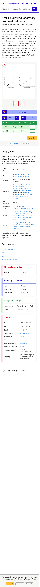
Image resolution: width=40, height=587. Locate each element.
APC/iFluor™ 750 (18, 188)
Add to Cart (31, 138)
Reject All (29, 584)
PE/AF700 (28, 190)
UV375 (15, 223)
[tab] (16, 103)
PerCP (26, 196)
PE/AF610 (21, 190)
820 (14, 219)
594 (30, 214)
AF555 (25, 174)
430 (21, 212)
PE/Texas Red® (18, 196)
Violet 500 (16, 225)
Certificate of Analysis (9, 260)
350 (14, 212)
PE (25, 188)
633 (17, 216)
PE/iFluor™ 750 (28, 194)
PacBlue (15, 208)
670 (27, 216)
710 (18, 217)
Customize (19, 584)
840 (18, 219)
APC (14, 184)
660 (23, 216)
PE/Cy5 (29, 188)
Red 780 (16, 229)
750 (20, 217)
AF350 (15, 174)
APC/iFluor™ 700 (18, 186)
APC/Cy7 (19, 184)
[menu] (3, 3)
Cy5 (32, 208)
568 (27, 214)
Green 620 (23, 227)
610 (14, 216)
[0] (31, 3)
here (7, 238)
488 (27, 212)
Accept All (10, 584)
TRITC (27, 206)
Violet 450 (26, 223)
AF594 (30, 174)
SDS (3, 253)
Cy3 (28, 208)
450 (24, 212)
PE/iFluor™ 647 (27, 192)
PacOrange (23, 208)
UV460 (20, 223)
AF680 (20, 176)
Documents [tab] (26, 143)
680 (30, 216)
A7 (24, 219)
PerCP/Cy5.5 (17, 198)
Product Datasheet (8, 249)
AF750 (30, 176)
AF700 (25, 176)
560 (24, 214)
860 (21, 219)
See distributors (25, 333)
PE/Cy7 (15, 190)
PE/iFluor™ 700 (18, 194)
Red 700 (30, 227)
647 (20, 216)
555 (21, 214)
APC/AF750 (26, 184)
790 (24, 217)
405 (17, 212)
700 (14, 217)
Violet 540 (30, 225)
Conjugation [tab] (13, 143)
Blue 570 (16, 227)
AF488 (20, 174)
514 (30, 212)
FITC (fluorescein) (19, 206)
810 (30, 217)
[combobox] (16, 9)
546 (17, 214)
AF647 (15, 176)
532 (14, 214)
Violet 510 (23, 225)
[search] (34, 9)
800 (27, 217)
